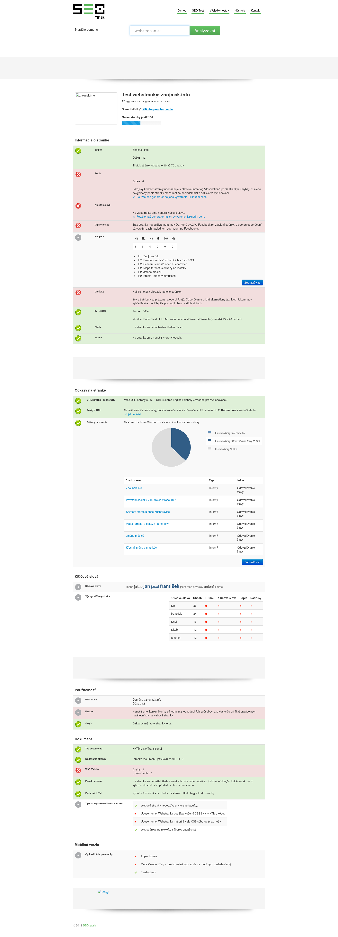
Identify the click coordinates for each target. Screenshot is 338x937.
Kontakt (255, 10)
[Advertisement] (169, 68)
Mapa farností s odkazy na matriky (147, 524)
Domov (181, 10)
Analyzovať (204, 30)
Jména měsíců (135, 535)
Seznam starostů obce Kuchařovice (148, 512)
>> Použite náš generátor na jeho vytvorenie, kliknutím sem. (170, 197)
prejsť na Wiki (132, 414)
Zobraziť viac (252, 282)
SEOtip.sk (89, 925)
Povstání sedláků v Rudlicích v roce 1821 (151, 500)
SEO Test (198, 10)
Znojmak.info (134, 488)
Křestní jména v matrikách (142, 547)
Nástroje (240, 10)
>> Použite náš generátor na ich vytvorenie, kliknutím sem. (169, 216)
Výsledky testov (219, 10)
